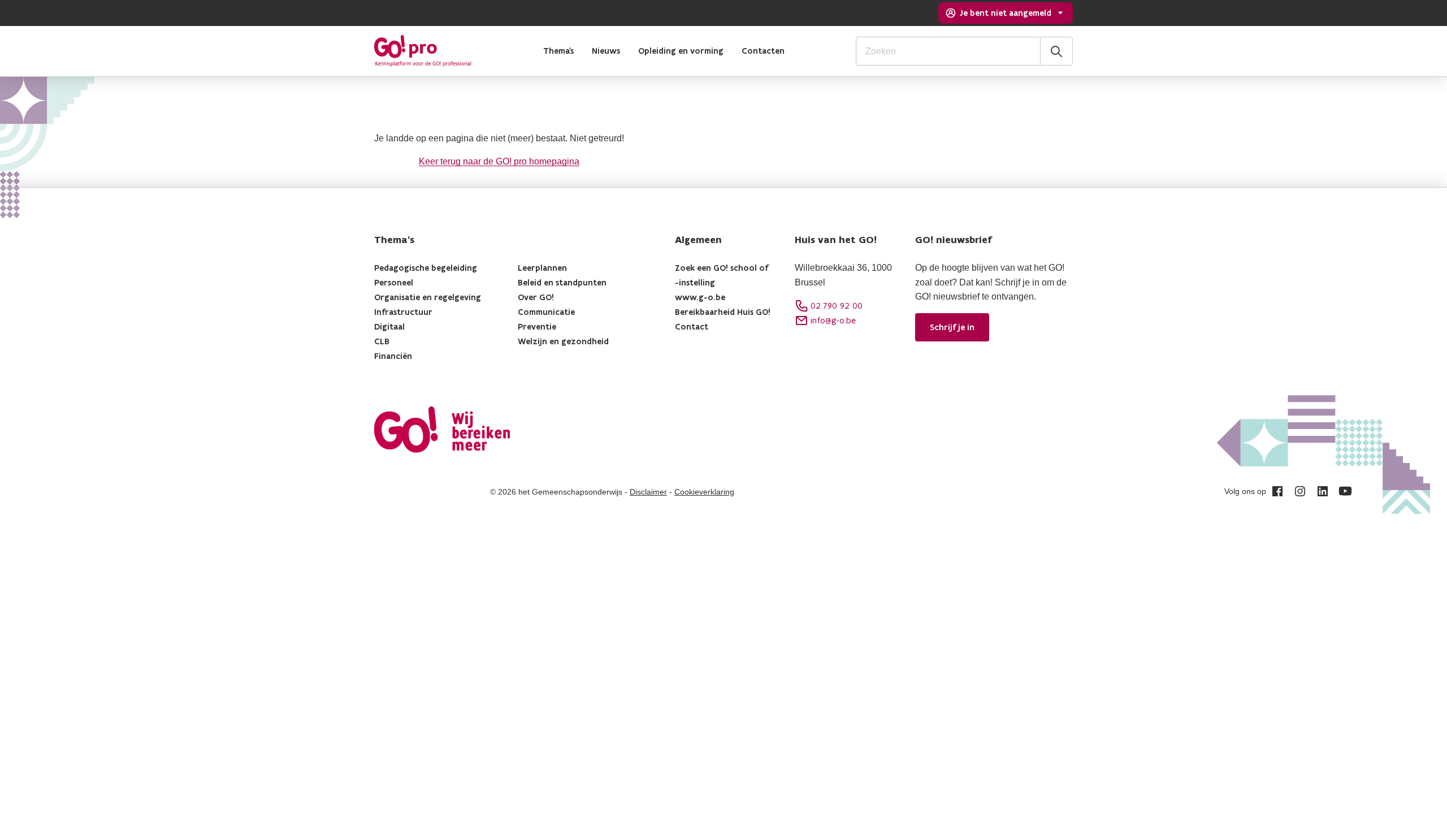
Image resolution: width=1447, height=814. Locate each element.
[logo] (422, 51)
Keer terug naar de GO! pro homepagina (499, 161)
